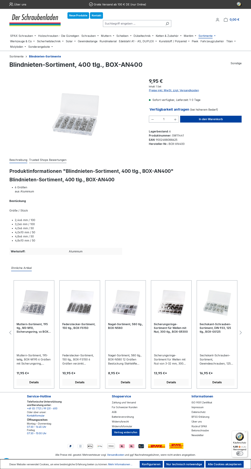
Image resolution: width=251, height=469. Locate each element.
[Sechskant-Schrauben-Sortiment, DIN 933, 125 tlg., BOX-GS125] (217, 303)
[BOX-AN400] (76, 114)
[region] (75, 114)
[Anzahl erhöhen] (175, 119)
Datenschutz (199, 412)
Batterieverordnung (123, 416)
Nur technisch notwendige (184, 464)
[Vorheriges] (10, 332)
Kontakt (96, 15)
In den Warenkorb (211, 119)
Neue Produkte (78, 15)
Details (34, 382)
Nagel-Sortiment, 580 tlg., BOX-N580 (125, 326)
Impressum (198, 407)
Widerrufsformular (122, 426)
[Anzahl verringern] (152, 119)
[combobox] (133, 23)
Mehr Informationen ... (120, 464)
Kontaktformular (36, 415)
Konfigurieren (151, 464)
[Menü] (245, 433)
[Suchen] (167, 23)
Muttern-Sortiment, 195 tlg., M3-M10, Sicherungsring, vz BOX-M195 (33, 328)
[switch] (239, 453)
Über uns (20, 4)
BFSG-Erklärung (200, 416)
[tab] (18, 160)
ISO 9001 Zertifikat (202, 402)
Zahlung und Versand (124, 402)
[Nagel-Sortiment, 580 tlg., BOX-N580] (125, 303)
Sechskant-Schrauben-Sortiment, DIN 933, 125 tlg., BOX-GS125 (215, 327)
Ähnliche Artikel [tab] (21, 268)
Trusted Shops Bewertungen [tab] (47, 160)
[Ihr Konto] (217, 19)
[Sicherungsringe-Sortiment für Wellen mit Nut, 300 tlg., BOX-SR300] (171, 303)
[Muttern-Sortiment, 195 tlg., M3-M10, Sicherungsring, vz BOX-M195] (34, 303)
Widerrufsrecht (120, 421)
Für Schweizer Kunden (124, 407)
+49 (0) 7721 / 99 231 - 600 (42, 408)
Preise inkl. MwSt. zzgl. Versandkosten (174, 90)
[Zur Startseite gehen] (35, 19)
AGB (114, 412)
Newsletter (198, 435)
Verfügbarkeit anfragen (170, 109)
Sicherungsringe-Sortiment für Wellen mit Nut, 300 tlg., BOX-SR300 (171, 327)
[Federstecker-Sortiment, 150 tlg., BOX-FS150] (79, 303)
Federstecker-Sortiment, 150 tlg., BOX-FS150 (78, 326)
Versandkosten (115, 454)
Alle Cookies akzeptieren (224, 464)
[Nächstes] (240, 332)
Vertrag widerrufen (125, 432)
